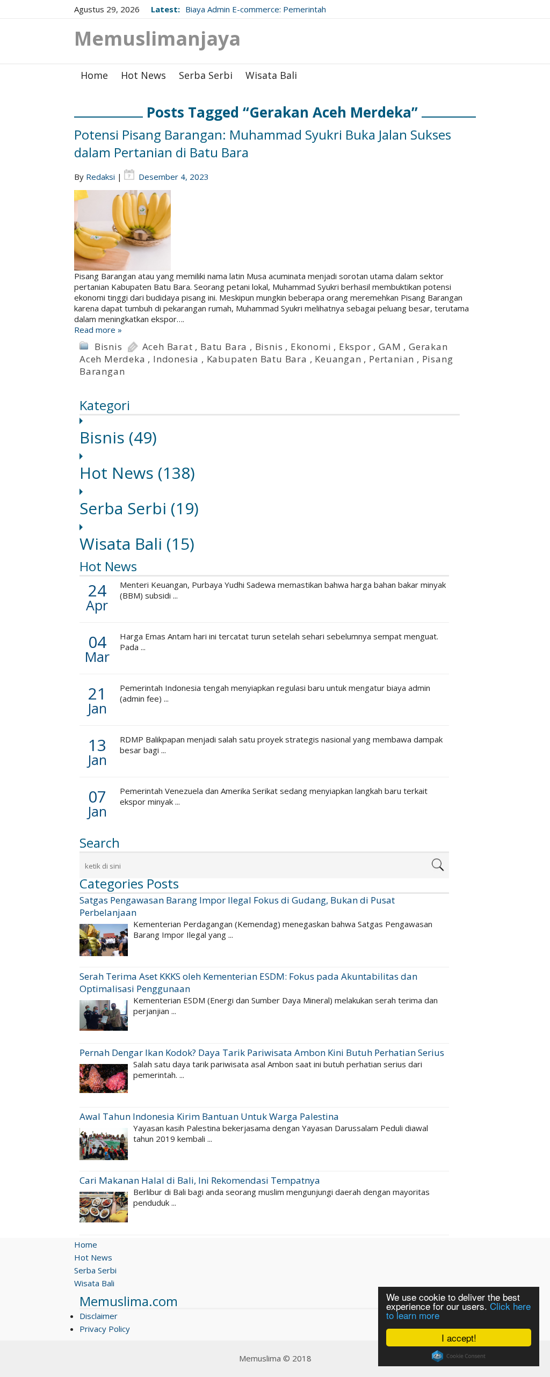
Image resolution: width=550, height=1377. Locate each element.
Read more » (98, 329)
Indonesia (176, 359)
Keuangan (338, 359)
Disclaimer (98, 1315)
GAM (390, 346)
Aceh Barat (167, 346)
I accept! (459, 1337)
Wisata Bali (271, 75)
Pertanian (391, 359)
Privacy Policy (104, 1328)
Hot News (143, 75)
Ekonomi (311, 346)
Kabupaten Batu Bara (257, 359)
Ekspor (355, 346)
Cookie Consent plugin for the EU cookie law (459, 1356)
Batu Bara (223, 346)
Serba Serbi (206, 75)
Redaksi (100, 176)
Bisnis (108, 346)
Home (94, 75)
